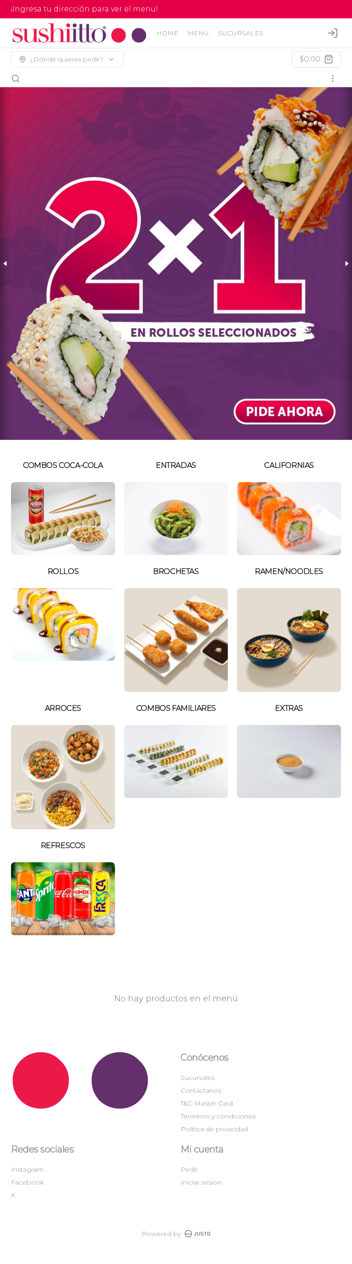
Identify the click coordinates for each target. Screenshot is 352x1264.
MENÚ (198, 33)
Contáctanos (201, 1090)
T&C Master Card (207, 1103)
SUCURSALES (241, 33)
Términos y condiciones (218, 1116)
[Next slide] (346, 263)
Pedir (189, 1169)
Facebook (27, 1182)
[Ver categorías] (332, 78)
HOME (167, 33)
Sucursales (197, 1077)
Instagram (27, 1169)
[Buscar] (15, 78)
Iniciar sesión (201, 1182)
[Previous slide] (5, 263)
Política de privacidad (214, 1129)
